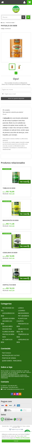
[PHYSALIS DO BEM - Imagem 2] (19, 67)
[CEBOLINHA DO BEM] (16, 246)
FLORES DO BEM (8, 331)
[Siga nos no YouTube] (14, 394)
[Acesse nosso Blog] (20, 394)
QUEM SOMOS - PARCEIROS (12, 361)
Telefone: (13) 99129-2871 (9, 385)
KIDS (4, 337)
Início (3, 22)
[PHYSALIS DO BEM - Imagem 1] (12, 67)
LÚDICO (21, 308)
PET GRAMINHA (23, 316)
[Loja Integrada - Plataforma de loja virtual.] (16, 429)
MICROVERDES (23, 313)
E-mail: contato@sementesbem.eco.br (13, 389)
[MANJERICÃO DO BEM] (16, 214)
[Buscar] (23, 17)
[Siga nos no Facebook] (12, 394)
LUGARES (21, 310)
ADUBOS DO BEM (8, 318)
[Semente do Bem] (16, 9)
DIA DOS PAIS (7, 329)
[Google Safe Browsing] (17, 419)
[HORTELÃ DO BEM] (16, 278)
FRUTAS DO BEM (10, 22)
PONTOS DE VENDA (9, 358)
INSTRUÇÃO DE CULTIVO (10, 355)
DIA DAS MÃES (7, 326)
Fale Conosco (6, 353)
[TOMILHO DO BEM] (16, 182)
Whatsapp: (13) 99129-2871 (10, 387)
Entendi (16, 441)
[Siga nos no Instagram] (17, 394)
